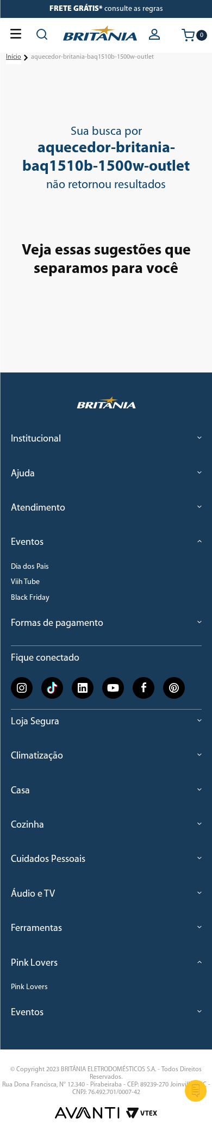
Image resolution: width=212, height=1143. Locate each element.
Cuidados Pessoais (48, 860)
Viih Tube (25, 582)
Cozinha (27, 825)
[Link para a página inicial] (13, 57)
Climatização (37, 756)
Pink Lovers (34, 963)
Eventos (27, 543)
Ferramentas (36, 929)
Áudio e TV (33, 894)
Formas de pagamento (57, 624)
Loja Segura (35, 722)
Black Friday (30, 598)
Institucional (36, 439)
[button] (155, 35)
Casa (20, 791)
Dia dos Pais (30, 567)
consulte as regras (106, 9)
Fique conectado (45, 658)
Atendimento (38, 508)
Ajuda (23, 474)
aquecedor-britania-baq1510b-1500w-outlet (92, 57)
